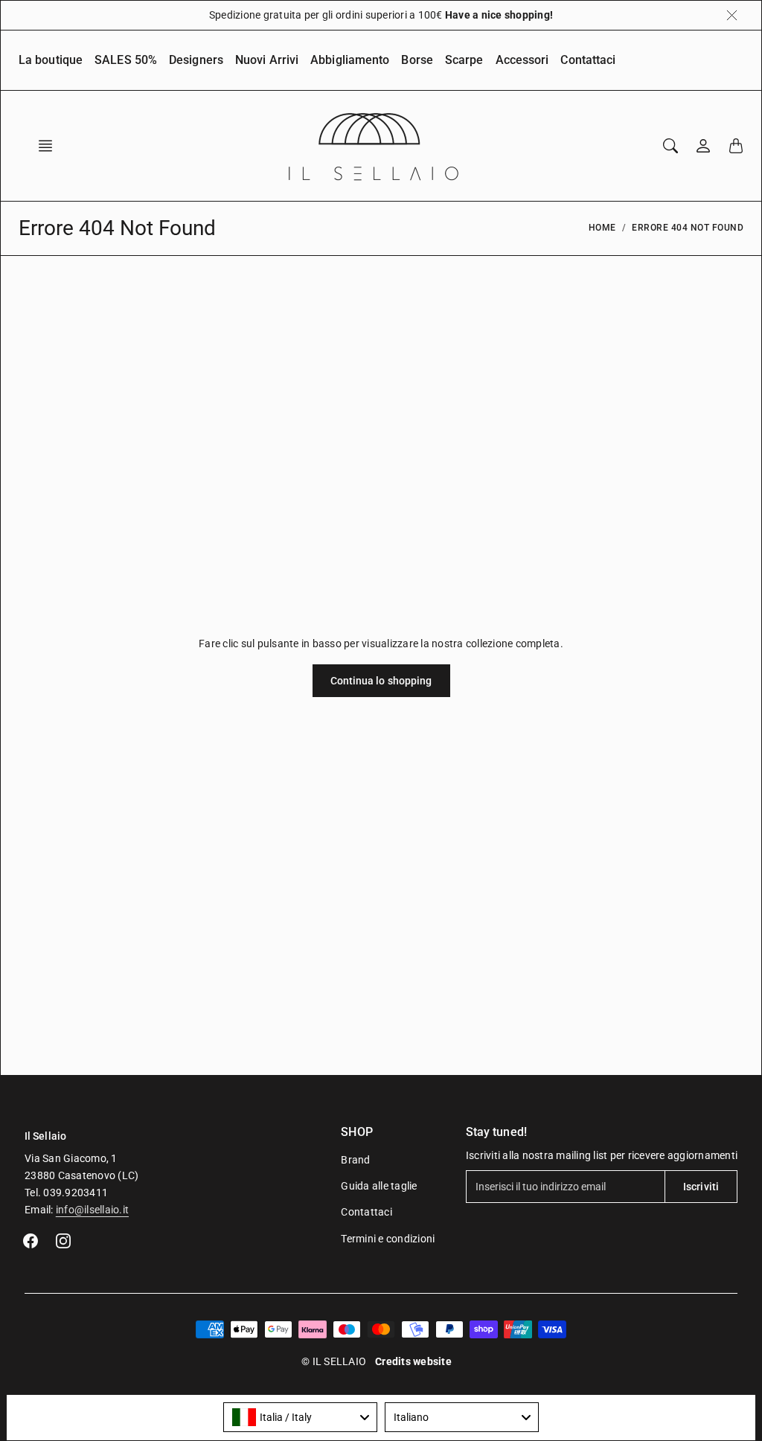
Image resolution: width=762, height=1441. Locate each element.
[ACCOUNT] (703, 145)
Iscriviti (701, 1187)
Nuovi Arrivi (266, 60)
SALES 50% (126, 60)
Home (602, 227)
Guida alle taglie (379, 1186)
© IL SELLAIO (333, 1361)
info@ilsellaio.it (92, 1210)
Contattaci (587, 60)
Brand (355, 1160)
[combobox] (300, 1417)
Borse (417, 60)
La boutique (51, 60)
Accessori (522, 60)
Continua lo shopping (381, 681)
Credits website (413, 1361)
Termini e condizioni (388, 1239)
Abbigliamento (349, 60)
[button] (49, 146)
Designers (196, 60)
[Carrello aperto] (736, 145)
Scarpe (464, 60)
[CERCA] (670, 145)
